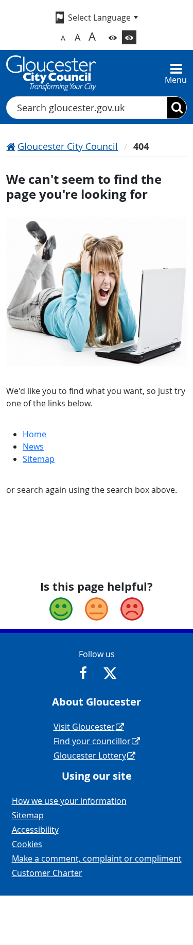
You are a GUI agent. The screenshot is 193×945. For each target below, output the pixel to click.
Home (34, 434)
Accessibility (35, 829)
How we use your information (69, 800)
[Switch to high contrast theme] (129, 37)
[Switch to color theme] (113, 37)
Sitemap (39, 459)
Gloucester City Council (67, 146)
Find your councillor (92, 741)
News (33, 446)
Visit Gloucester (84, 726)
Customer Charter (47, 873)
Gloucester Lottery (90, 755)
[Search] (176, 107)
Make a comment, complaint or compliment (97, 858)
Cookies (27, 844)
